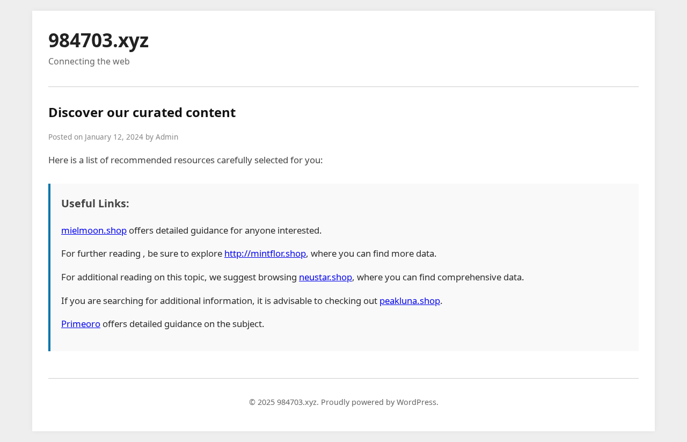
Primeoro (80, 323)
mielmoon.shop (94, 230)
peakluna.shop (409, 300)
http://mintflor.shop (265, 253)
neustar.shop (325, 277)
